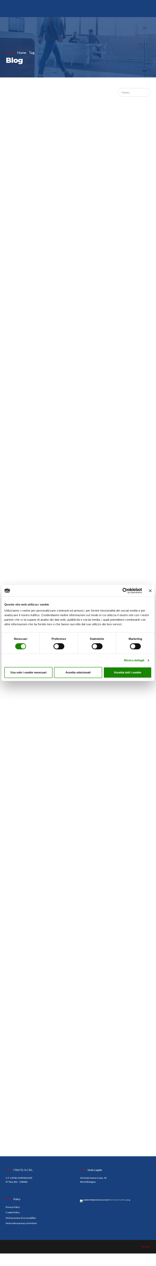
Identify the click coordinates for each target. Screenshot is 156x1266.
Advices (14, 380)
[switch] (58, 646)
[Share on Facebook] (8, 432)
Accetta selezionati (78, 672)
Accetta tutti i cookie (127, 672)
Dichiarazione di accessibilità (21, 1217)
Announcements (19, 460)
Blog (24, 380)
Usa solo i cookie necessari (28, 672)
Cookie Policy (13, 1212)
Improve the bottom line (58, 1106)
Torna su (145, 1246)
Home (21, 52)
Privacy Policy (13, 1207)
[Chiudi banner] (150, 590)
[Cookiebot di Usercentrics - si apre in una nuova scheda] (125, 591)
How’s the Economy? (51, 468)
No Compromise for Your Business (48, 891)
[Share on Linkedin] (15, 432)
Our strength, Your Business (46, 392)
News (32, 380)
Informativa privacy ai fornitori (21, 1223)
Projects (34, 1098)
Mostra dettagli (134, 660)
